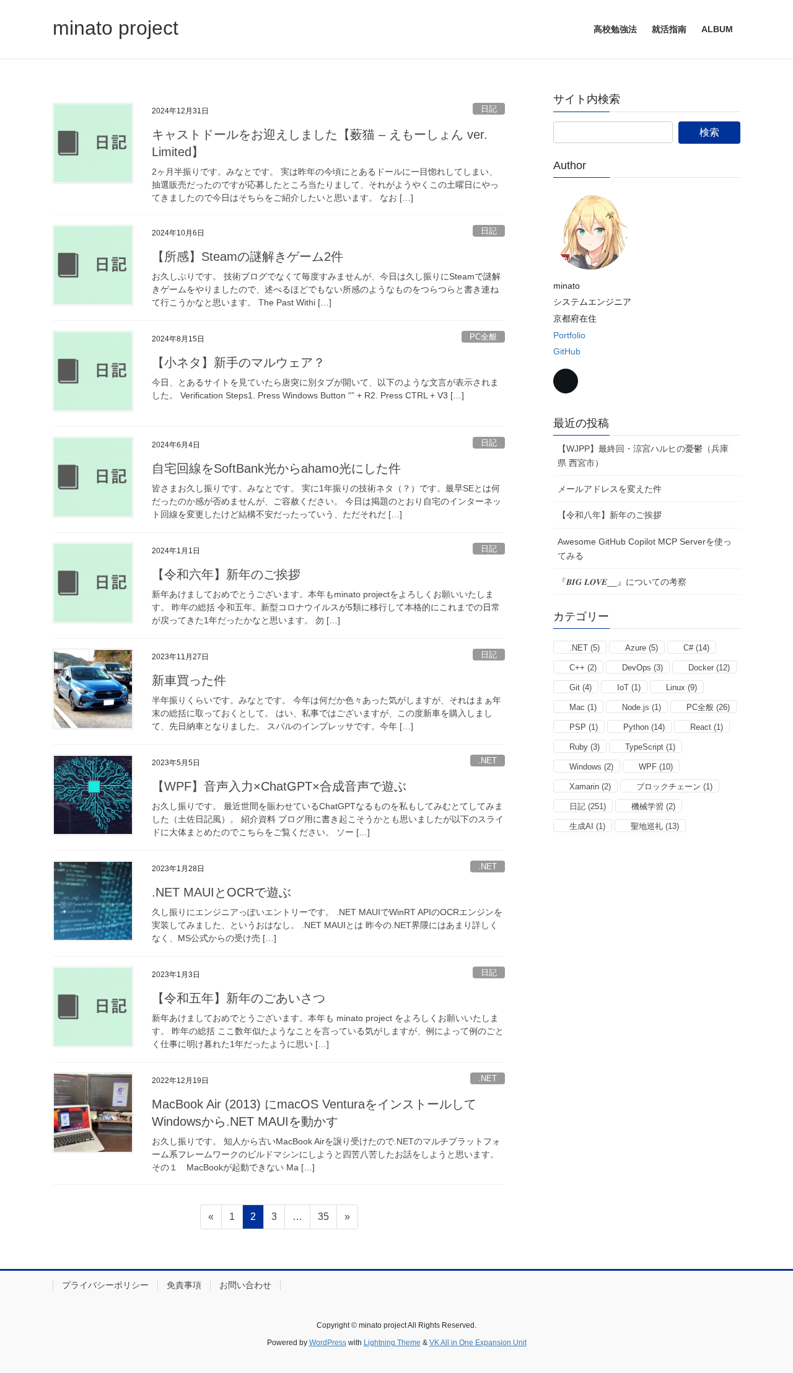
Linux (681, 687)
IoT (629, 687)
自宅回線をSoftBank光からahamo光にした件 (276, 468)
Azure (641, 647)
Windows (591, 766)
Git (580, 687)
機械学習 (653, 806)
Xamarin (590, 786)
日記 (489, 108)
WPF (656, 766)
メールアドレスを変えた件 (610, 489)
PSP (583, 727)
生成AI (587, 826)
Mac (583, 707)
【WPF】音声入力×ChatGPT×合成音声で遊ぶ (279, 786)
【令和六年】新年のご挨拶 (226, 574)
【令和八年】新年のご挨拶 (610, 515)
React (706, 727)
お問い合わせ (245, 1285)
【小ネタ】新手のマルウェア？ (238, 362)
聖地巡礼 (655, 826)
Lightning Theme (392, 1342)
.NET (487, 760)
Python (644, 727)
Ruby (584, 747)
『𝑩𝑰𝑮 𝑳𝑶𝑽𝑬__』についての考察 (622, 582)
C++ (583, 667)
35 (323, 1220)
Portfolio (569, 335)
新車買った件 (189, 680)
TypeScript (650, 747)
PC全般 (483, 336)
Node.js (641, 707)
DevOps (642, 667)
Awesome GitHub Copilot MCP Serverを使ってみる (645, 549)
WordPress (327, 1342)
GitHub (567, 351)
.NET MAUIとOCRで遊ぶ (221, 892)
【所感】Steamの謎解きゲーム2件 (247, 256)
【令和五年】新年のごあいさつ (238, 998)
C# (696, 647)
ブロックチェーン (674, 786)
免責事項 (184, 1285)
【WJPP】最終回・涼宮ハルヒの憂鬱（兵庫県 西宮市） (643, 456)
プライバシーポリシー (105, 1285)
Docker (709, 667)
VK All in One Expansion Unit (478, 1342)
